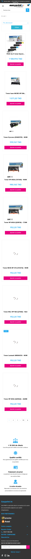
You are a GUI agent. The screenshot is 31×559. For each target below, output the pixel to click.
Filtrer (17, 27)
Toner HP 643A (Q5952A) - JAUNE (15, 399)
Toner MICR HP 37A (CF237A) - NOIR (15, 268)
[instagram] (5, 556)
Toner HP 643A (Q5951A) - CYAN (15, 223)
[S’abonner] (28, 547)
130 (23, 420)
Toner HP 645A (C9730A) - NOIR (15, 180)
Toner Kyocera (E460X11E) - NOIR (15, 138)
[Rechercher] (27, 10)
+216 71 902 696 (7, 532)
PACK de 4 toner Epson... (15, 54)
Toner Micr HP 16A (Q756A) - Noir (15, 312)
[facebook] (2, 556)
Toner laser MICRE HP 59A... (15, 94)
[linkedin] (8, 556)
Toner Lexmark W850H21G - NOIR (15, 356)
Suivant (28, 420)
